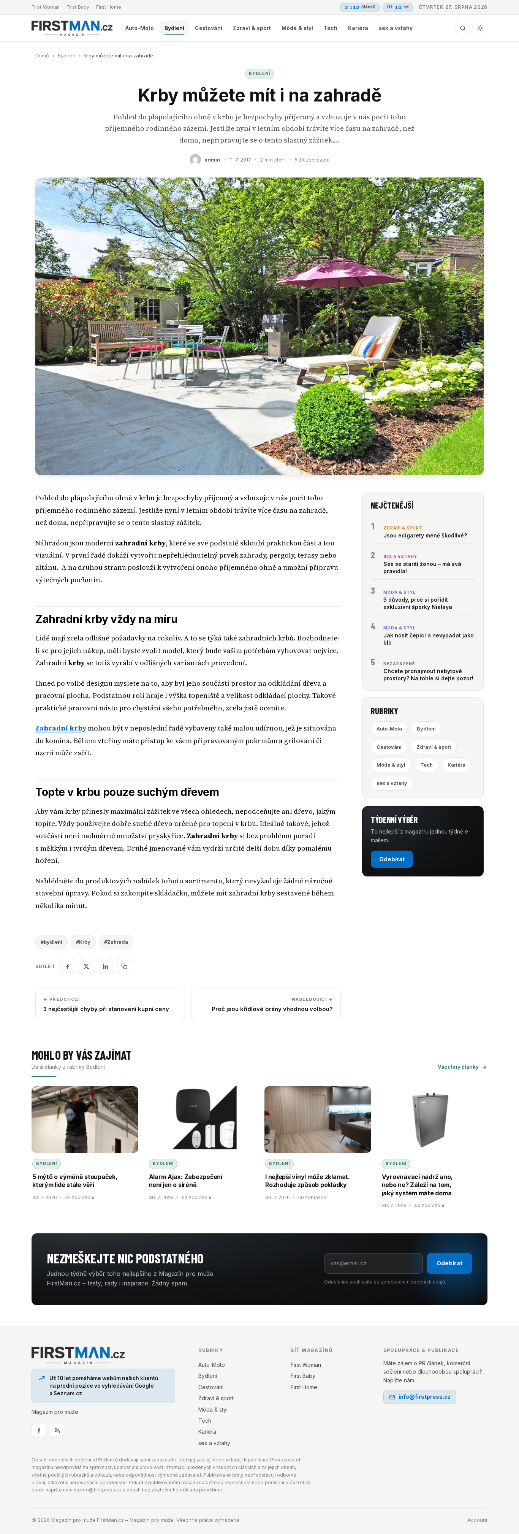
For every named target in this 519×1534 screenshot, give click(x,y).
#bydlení (51, 942)
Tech (330, 28)
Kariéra (358, 28)
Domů (42, 55)
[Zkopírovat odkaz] (124, 966)
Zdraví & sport (252, 28)
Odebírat (392, 859)
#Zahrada (116, 942)
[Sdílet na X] (86, 966)
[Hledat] (463, 28)
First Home (108, 7)
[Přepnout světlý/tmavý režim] (480, 28)
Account (477, 1520)
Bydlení (174, 28)
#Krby (83, 942)
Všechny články (458, 1067)
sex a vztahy (396, 28)
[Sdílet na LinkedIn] (105, 966)
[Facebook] (39, 1430)
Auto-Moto (139, 28)
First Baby (77, 7)
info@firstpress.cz (425, 1396)
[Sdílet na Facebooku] (67, 966)
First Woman (46, 7)
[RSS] (57, 1430)
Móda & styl (297, 28)
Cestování (208, 28)
